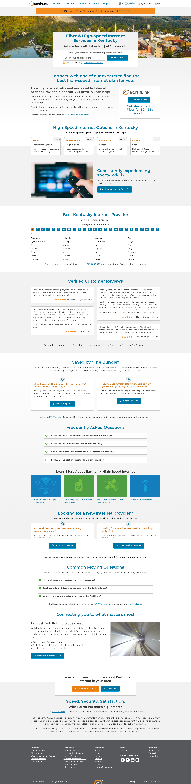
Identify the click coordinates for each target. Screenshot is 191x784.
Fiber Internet (37, 753)
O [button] (105, 229)
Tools (96, 3)
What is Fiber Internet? (141, 500)
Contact (98, 753)
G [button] (64, 229)
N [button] (100, 229)
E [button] (53, 229)
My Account (153, 750)
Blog (105, 3)
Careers (98, 764)
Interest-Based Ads (151, 782)
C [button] (43, 229)
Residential (57, 3)
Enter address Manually (93, 63)
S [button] (126, 229)
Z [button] (157, 229)
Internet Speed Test (72, 750)
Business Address (73, 63)
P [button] (110, 229)
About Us (99, 750)
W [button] (147, 229)
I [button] (74, 229)
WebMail (152, 753)
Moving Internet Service (74, 761)
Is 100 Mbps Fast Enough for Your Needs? (78, 501)
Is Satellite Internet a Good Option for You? (110, 501)
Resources (84, 3)
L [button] (89, 229)
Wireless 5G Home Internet (43, 756)
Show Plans (119, 58)
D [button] (48, 229)
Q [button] (116, 229)
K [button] (84, 229)
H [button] (69, 229)
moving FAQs (134, 604)
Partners (98, 759)
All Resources (69, 767)
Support (124, 750)
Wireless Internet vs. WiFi (75, 759)
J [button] (79, 229)
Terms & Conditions (103, 767)
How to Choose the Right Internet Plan (43, 501)
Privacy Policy (135, 782)
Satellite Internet (38, 759)
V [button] (142, 229)
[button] (43, 754)
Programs (99, 761)
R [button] (121, 229)
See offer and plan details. (78, 115)
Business (71, 3)
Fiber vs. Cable (70, 756)
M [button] (95, 229)
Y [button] (152, 229)
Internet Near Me (38, 750)
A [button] (32, 229)
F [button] (58, 229)
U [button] (137, 229)
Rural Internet (37, 761)
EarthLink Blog (70, 764)
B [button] (38, 229)
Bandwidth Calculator (73, 753)
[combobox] (84, 58)
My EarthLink (154, 756)
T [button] (131, 229)
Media (97, 756)
